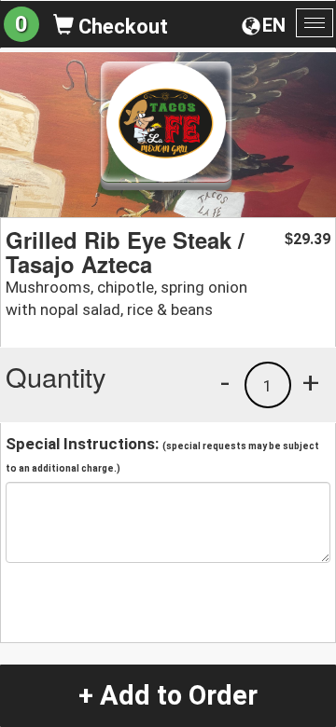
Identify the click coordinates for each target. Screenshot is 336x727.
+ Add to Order (168, 695)
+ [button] (310, 382)
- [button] (225, 382)
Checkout (121, 26)
